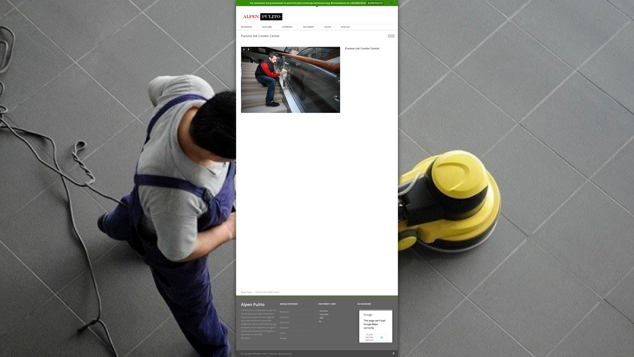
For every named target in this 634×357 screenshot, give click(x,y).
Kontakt (345, 27)
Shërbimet (287, 27)
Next (248, 49)
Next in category (393, 36)
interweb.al (287, 353)
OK (381, 337)
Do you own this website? (369, 337)
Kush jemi (267, 27)
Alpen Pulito (246, 292)
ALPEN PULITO (375, 3)
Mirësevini (246, 27)
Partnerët (308, 27)
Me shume (245, 338)
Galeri (327, 27)
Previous (243, 49)
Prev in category (389, 36)
